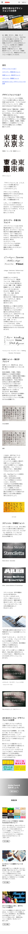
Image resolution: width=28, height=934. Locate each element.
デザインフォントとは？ (9, 69)
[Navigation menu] (2, 2)
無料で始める (14, 791)
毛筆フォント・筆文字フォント (11, 75)
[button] (19, 2)
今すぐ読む (6, 841)
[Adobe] (7, 2)
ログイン (24, 2)
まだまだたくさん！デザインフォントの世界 (14, 83)
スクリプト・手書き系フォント (11, 72)
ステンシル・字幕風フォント (10, 78)
